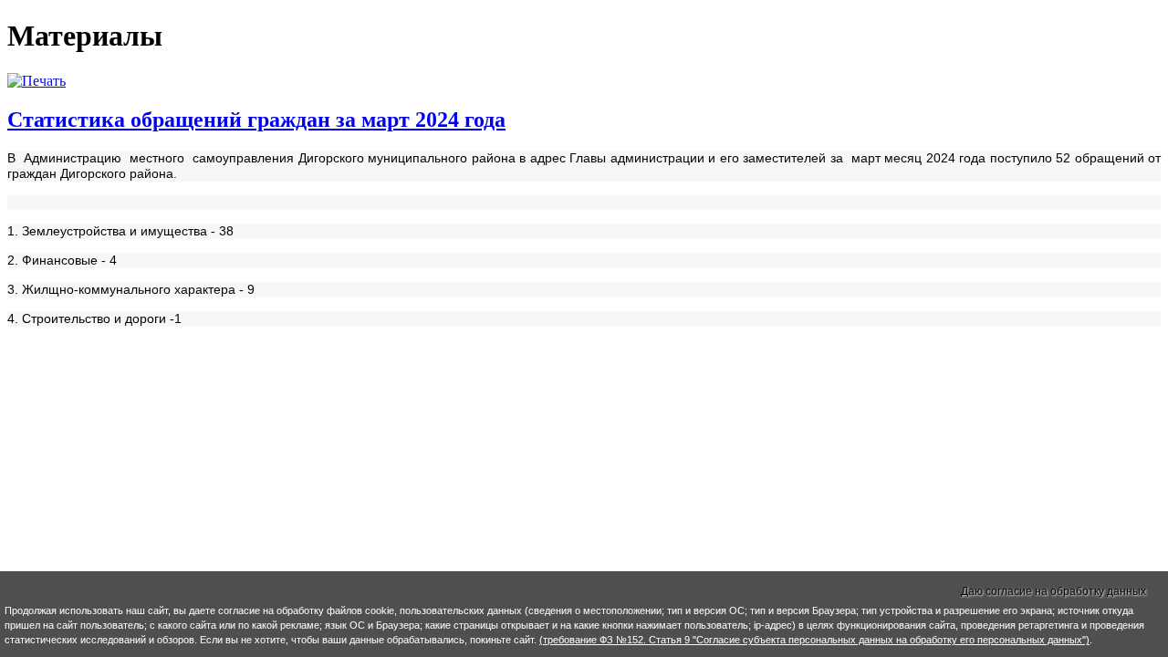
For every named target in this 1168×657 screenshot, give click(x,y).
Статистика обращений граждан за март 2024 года (256, 119)
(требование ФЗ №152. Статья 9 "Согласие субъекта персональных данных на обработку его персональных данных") (814, 639)
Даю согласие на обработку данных (1053, 591)
